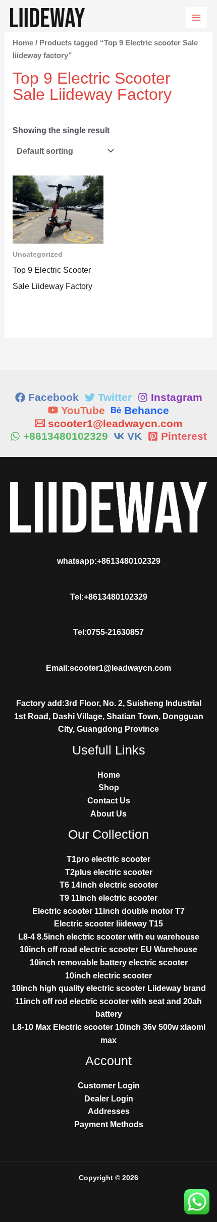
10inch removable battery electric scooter (109, 962)
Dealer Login (108, 1098)
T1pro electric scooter (108, 859)
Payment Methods (108, 1124)
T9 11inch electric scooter (108, 898)
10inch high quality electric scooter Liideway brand (109, 988)
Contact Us (108, 800)
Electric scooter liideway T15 (108, 923)
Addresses (109, 1111)
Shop (108, 787)
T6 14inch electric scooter (109, 885)
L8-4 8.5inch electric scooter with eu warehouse (108, 937)
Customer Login (109, 1085)
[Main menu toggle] (196, 17)
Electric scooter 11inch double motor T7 (108, 911)
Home (23, 43)
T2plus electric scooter (108, 872)
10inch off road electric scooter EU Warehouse (108, 949)
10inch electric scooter (108, 975)
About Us (108, 813)
